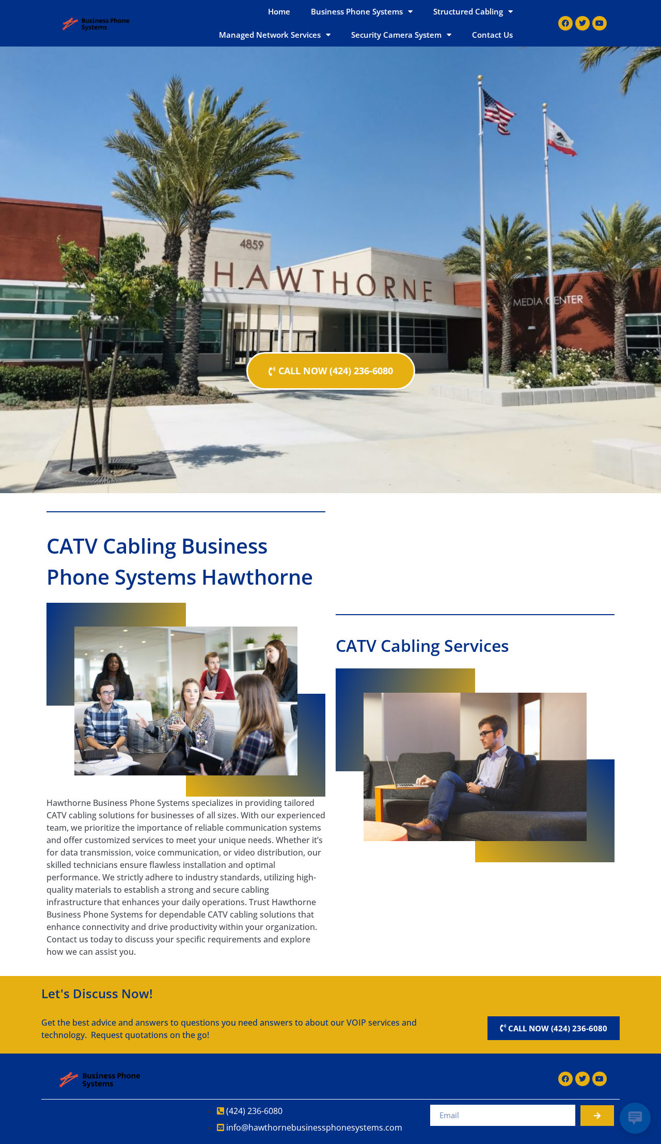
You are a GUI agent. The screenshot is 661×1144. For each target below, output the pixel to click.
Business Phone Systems (357, 11)
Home (279, 11)
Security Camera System (396, 34)
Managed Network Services (270, 34)
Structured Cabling (468, 11)
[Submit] (597, 1115)
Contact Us (492, 34)
